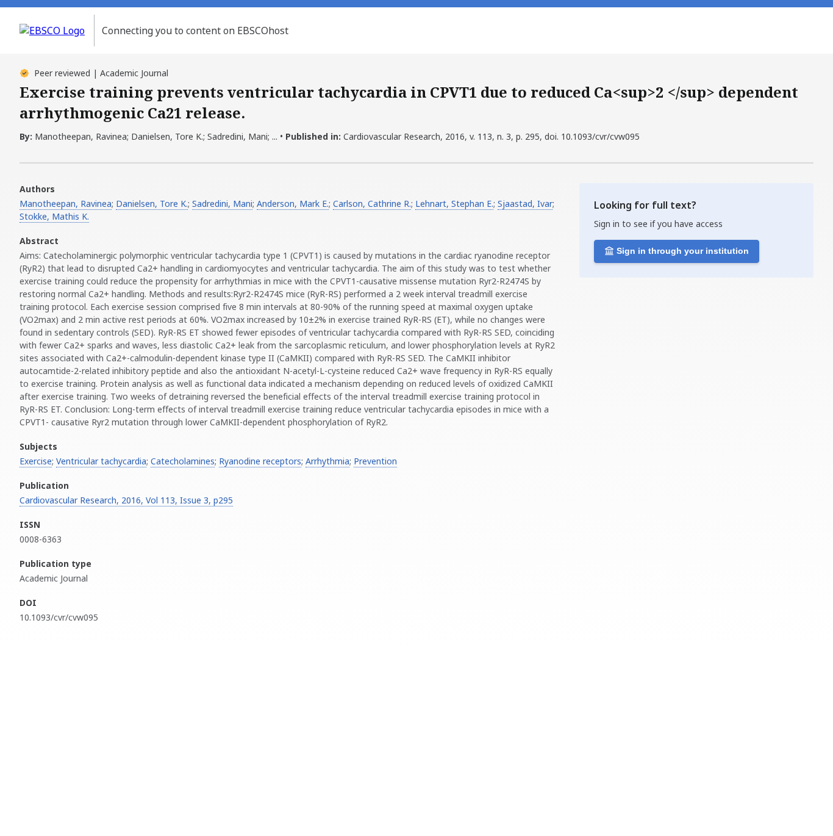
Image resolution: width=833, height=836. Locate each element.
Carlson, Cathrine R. (372, 203)
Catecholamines (183, 461)
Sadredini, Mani (222, 203)
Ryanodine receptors (260, 461)
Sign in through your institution (683, 251)
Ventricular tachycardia (101, 461)
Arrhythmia (327, 461)
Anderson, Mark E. (293, 203)
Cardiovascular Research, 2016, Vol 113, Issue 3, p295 (126, 500)
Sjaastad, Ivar (525, 203)
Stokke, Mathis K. (54, 216)
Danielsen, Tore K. (152, 203)
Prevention (375, 461)
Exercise (36, 461)
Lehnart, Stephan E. (454, 203)
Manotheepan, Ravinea (66, 203)
